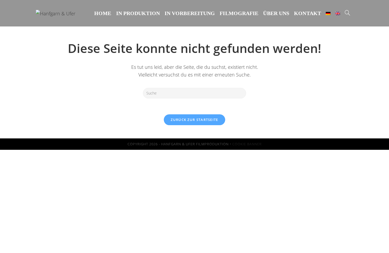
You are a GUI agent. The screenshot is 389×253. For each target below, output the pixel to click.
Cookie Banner (247, 144)
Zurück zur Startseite (194, 119)
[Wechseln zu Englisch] (337, 13)
